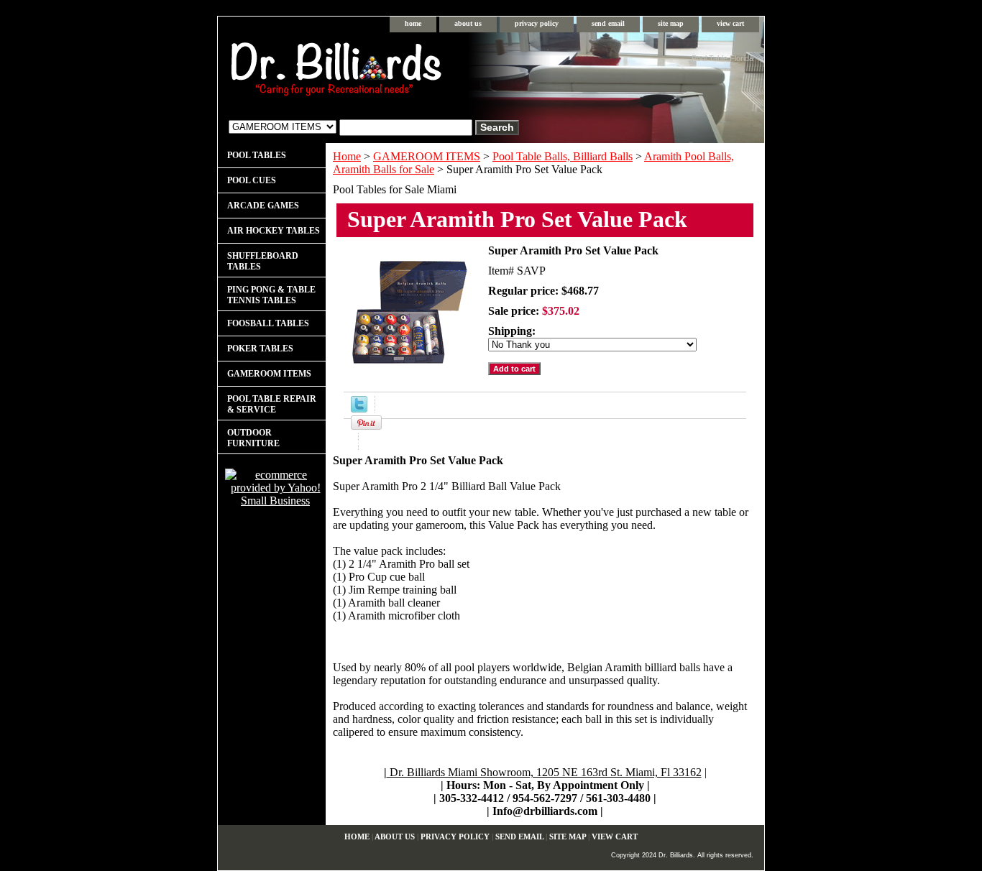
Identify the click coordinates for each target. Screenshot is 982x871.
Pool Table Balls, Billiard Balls (562, 156)
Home (347, 156)
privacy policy (537, 23)
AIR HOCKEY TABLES (273, 231)
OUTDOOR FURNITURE (253, 438)
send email (608, 23)
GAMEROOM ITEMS (426, 156)
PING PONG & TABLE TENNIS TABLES (271, 295)
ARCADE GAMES (263, 206)
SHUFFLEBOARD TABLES (262, 261)
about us (468, 23)
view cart (730, 23)
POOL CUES (251, 180)
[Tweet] (359, 408)
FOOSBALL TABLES (268, 323)
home (413, 23)
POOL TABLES (256, 155)
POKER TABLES (260, 349)
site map (671, 23)
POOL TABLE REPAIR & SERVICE (271, 404)
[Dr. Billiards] (397, 72)
